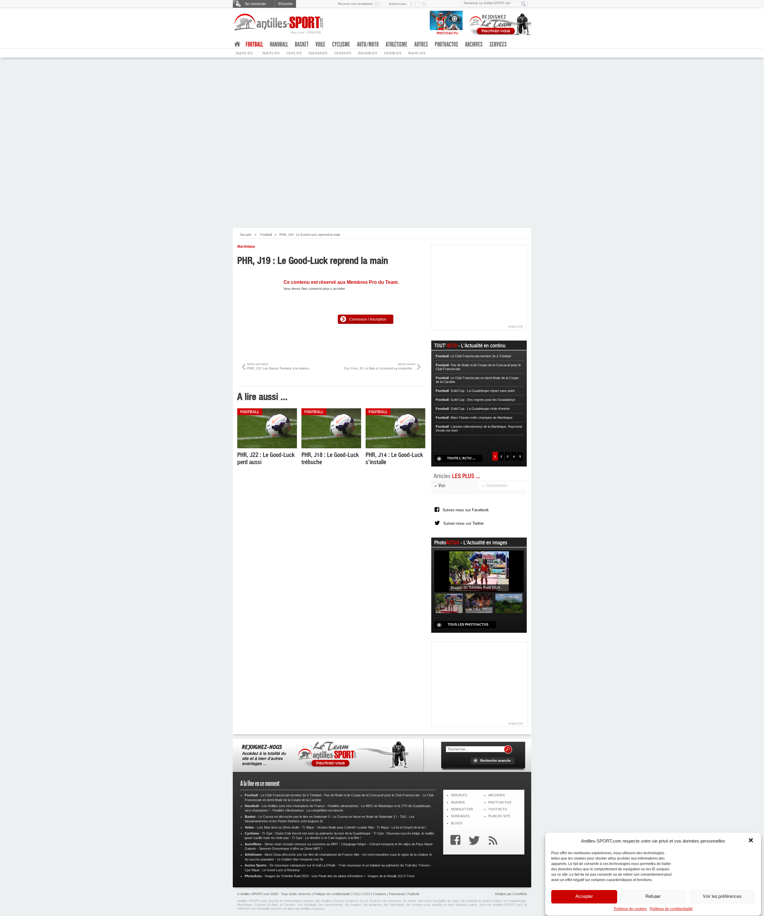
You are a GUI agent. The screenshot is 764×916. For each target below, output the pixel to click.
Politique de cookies (630, 909)
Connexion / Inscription (367, 319)
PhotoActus (446, 44)
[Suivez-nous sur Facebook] (411, 4)
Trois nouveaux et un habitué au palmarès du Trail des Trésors (384, 865)
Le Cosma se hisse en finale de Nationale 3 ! (365, 816)
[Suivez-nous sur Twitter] (418, 4)
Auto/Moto (368, 44)
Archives (474, 44)
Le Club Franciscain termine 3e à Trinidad (291, 795)
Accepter (584, 897)
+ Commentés (495, 485)
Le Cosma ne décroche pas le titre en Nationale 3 (294, 816)
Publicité (413, 894)
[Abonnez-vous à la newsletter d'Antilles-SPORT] (378, 4)
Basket (302, 44)
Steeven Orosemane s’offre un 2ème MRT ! (290, 848)
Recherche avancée (495, 760)
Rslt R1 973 (416, 53)
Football (266, 234)
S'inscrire (285, 4)
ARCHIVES (496, 795)
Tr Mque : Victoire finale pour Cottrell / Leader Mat (338, 827)
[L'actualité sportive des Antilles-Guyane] (279, 22)
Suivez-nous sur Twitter (463, 523)
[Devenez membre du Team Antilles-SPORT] (498, 23)
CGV (366, 894)
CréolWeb (519, 894)
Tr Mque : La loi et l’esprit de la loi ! (401, 827)
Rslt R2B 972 (367, 53)
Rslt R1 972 (271, 53)
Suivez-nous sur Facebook (466, 510)
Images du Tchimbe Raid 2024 (287, 876)
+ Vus (439, 485)
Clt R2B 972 (392, 53)
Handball (279, 44)
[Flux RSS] (425, 4)
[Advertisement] (382, 102)
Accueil (245, 234)
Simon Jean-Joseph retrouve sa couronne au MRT (301, 844)
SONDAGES (460, 816)
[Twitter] (472, 841)
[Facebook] (453, 841)
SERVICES (459, 795)
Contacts (379, 894)
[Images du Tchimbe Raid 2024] (479, 571)
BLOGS (456, 823)
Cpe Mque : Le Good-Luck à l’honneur (272, 870)
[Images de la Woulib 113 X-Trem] (508, 603)
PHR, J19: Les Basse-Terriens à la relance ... (280, 366)
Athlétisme (396, 44)
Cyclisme (341, 44)
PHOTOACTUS (499, 802)
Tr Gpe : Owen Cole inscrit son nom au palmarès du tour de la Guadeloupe (316, 833)
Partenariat (397, 894)
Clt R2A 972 (342, 53)
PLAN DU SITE (499, 816)
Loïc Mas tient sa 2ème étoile (278, 827)
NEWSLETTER (462, 809)
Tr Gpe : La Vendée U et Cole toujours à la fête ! (326, 838)
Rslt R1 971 (244, 53)
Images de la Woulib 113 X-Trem (391, 876)
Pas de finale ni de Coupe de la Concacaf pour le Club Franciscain (372, 795)
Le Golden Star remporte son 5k (300, 859)
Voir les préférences (722, 897)
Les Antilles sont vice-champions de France (293, 806)
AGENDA (458, 802)
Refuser (653, 897)
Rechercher (508, 749)
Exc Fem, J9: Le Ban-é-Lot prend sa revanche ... (379, 366)
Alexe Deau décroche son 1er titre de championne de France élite (311, 854)
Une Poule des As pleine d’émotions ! (338, 876)
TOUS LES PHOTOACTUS (468, 624)
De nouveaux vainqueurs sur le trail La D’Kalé (302, 865)
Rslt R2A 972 (318, 53)
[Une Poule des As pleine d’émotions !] (479, 603)
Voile (320, 44)
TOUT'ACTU (497, 809)
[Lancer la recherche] (523, 3)
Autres (421, 44)
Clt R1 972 (294, 53)
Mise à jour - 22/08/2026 (306, 32)
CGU (357, 894)
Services (498, 44)
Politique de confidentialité (671, 909)
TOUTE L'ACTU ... (461, 458)
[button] (751, 840)
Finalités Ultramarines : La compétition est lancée (307, 810)
